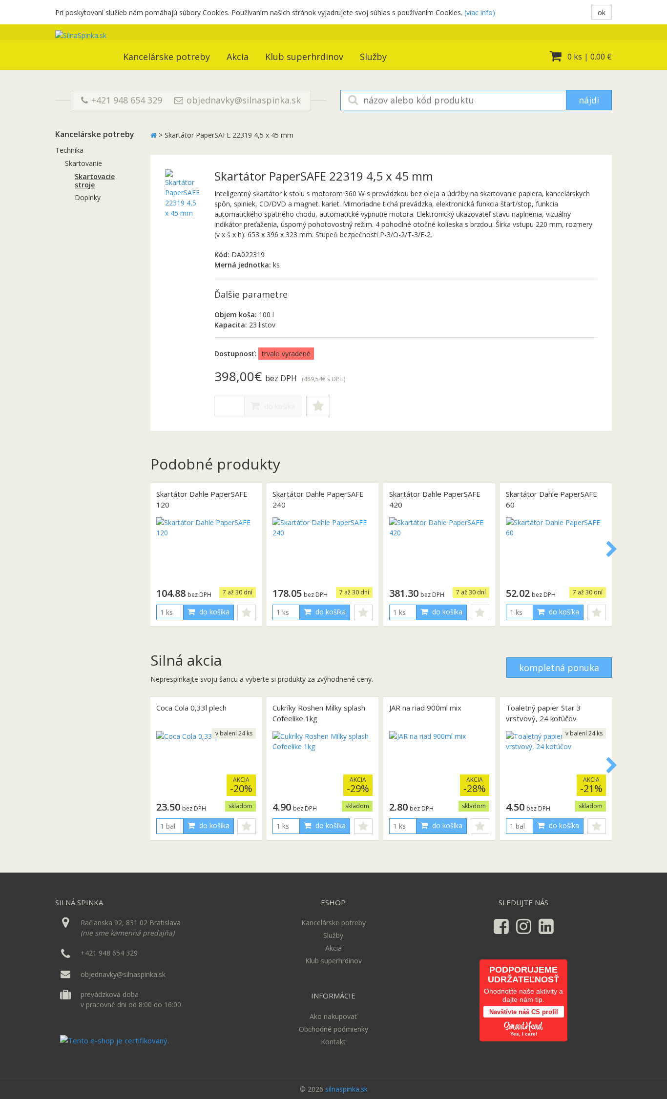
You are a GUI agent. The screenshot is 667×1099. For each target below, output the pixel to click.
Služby (373, 56)
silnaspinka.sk (346, 1089)
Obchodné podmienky (333, 1029)
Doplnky (88, 197)
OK (601, 12)
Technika (69, 150)
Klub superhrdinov (304, 56)
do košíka (278, 406)
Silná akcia (186, 660)
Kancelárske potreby (166, 56)
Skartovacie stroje (95, 180)
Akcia (238, 56)
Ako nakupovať (333, 1016)
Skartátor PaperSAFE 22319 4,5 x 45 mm (229, 135)
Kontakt (333, 1041)
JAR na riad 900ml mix (425, 707)
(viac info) (479, 12)
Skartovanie (83, 163)
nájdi (589, 100)
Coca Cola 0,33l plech (191, 707)
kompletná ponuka (559, 667)
